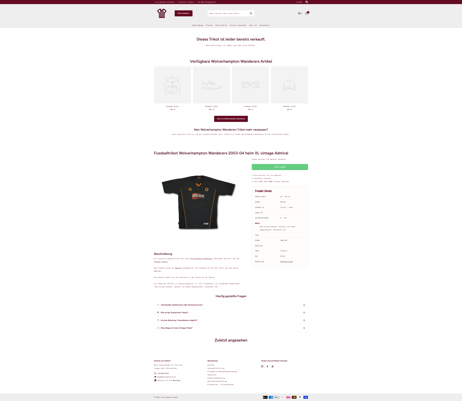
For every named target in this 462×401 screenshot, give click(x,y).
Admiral (178, 268)
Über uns (253, 25)
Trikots (209, 25)
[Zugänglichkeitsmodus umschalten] (306, 2)
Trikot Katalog (182, 13)
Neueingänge (197, 25)
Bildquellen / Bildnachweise (221, 384)
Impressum (212, 375)
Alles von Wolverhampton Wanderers (231, 119)
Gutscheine (265, 25)
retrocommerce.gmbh (169, 397)
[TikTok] (273, 366)
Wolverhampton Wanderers (202, 258)
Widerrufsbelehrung (216, 378)
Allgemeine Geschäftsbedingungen (222, 371)
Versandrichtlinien (216, 368)
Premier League (160, 262)
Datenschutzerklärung (217, 381)
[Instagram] (262, 366)
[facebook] (267, 366)
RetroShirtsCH (286, 261)
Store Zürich (221, 25)
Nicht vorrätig (279, 167)
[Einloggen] (300, 13)
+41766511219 (163, 373)
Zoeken (251, 13)
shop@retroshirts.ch (166, 377)
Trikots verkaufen (238, 25)
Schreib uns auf (168, 380)
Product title (172, 106)
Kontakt (299, 2)
